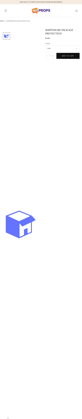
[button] (5, 10)
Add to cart (68, 56)
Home (2, 21)
